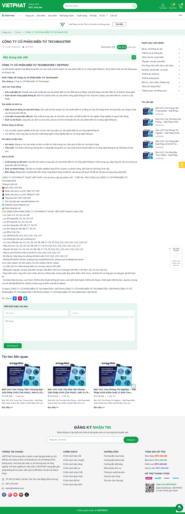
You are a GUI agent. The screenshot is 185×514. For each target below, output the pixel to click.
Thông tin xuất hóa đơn (114, 472)
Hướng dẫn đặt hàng (113, 464)
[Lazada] (21, 494)
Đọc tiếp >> (7, 407)
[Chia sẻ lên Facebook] (15, 298)
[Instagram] (10, 494)
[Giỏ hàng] (180, 6)
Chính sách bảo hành (72, 484)
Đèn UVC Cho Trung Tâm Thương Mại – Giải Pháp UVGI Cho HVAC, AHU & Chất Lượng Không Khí (23, 391)
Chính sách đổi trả (71, 480)
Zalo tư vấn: (156, 468)
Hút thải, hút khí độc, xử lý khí (155, 70)
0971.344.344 (12, 484)
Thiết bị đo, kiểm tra (150, 74)
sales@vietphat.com (15, 488)
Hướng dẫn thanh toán (114, 460)
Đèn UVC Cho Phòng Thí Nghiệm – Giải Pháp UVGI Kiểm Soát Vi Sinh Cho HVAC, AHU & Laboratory (115, 391)
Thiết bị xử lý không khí (152, 53)
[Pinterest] (20, 298)
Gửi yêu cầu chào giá (113, 480)
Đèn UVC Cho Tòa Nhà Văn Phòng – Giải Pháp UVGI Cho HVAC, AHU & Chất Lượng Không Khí (69, 391)
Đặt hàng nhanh (67, 16)
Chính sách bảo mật (72, 456)
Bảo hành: (156, 460)
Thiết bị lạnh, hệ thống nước (154, 91)
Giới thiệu (41, 16)
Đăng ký (131, 440)
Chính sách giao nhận (73, 476)
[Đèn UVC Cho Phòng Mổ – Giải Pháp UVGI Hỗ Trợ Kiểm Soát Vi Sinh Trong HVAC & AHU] (148, 144)
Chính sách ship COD (73, 472)
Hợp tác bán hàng (112, 476)
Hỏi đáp (93, 16)
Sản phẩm (52, 16)
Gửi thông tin (12, 346)
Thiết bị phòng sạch (150, 78)
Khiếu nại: (156, 464)
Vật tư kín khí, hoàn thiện (153, 57)
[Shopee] (15, 494)
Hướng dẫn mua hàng (114, 456)
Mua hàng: (156, 456)
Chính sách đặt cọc (71, 468)
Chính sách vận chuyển (73, 460)
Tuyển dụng (82, 16)
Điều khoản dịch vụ (112, 468)
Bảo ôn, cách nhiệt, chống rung (155, 82)
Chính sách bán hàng (72, 464)
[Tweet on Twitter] (25, 298)
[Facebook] (4, 494)
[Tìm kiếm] (134, 6)
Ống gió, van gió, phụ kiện (153, 61)
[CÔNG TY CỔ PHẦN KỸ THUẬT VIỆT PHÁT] (14, 6)
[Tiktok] (27, 494)
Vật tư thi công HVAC (151, 87)
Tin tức (102, 16)
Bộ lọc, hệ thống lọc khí (152, 49)
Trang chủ (29, 16)
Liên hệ (113, 16)
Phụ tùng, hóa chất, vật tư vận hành (157, 66)
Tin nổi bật (147, 102)
